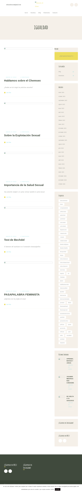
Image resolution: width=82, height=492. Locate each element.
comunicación (63, 233)
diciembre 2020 (62, 176)
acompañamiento (64, 208)
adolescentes (63, 211)
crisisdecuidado (63, 240)
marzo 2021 (61, 164)
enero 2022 (61, 124)
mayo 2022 (61, 108)
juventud (62, 302)
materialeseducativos (65, 313)
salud (69, 331)
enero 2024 (61, 92)
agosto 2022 (62, 104)
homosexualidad (63, 288)
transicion (62, 342)
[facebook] (60, 440)
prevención (62, 328)
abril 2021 (61, 160)
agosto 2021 (62, 144)
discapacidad (63, 251)
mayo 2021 (61, 156)
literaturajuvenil (63, 310)
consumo (62, 237)
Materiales (61, 75)
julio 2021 (61, 148)
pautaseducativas (64, 321)
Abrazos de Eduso (11, 77)
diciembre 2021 (62, 128)
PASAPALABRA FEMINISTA (22, 294)
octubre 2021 (62, 136)
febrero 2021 (62, 168)
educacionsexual (64, 259)
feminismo (62, 277)
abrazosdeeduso (63, 200)
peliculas (62, 324)
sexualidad (69, 335)
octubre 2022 (62, 96)
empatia (62, 273)
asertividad (62, 219)
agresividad (62, 215)
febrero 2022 (62, 120)
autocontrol (63, 222)
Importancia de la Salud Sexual (24, 185)
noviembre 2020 (63, 180)
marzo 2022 (61, 116)
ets (68, 273)
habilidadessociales (64, 284)
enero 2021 (61, 172)
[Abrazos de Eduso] (41, 5)
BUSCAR (74, 56)
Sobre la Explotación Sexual (22, 135)
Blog (60, 71)
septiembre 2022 (63, 100)
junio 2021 (61, 152)
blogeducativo (63, 229)
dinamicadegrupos (64, 244)
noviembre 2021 (63, 132)
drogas (61, 255)
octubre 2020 (62, 184)
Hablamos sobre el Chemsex (22, 80)
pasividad (62, 317)
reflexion (62, 331)
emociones (62, 270)
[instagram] (64, 440)
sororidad (62, 339)
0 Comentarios (24, 77)
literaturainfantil (64, 306)
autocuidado (63, 226)
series (61, 335)
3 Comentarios (24, 291)
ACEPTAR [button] (57, 489)
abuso (61, 204)
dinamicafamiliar (64, 248)
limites (69, 302)
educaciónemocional (65, 262)
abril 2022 (61, 112)
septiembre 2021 (63, 140)
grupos (61, 281)
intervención (63, 295)
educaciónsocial (63, 266)
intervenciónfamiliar (64, 299)
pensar (69, 324)
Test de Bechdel (14, 239)
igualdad (62, 291)
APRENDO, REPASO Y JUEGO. (70, 361)
